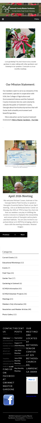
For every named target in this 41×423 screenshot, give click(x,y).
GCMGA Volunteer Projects (12, 294)
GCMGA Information (10, 288)
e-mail (11, 366)
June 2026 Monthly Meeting (18, 360)
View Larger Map (31, 396)
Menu (36, 19)
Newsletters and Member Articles (15, 309)
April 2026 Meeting (20, 196)
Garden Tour (7, 278)
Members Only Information (12, 304)
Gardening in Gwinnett (10, 283)
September (18, 338)
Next (23, 235)
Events (5, 268)
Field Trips (6, 273)
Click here (6, 338)
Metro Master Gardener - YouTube (25, 120)
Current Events (8, 257)
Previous (6, 235)
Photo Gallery (7, 314)
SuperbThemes (20, 420)
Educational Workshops (11, 263)
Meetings (6, 299)
